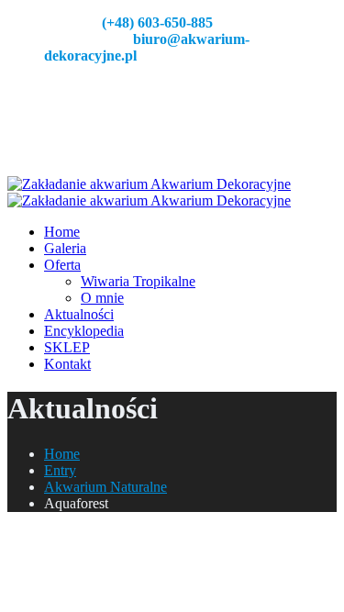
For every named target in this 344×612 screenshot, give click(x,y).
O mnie (102, 298)
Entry (60, 470)
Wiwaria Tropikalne (138, 281)
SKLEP (67, 347)
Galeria (65, 248)
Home (62, 231)
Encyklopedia (84, 331)
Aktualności (79, 314)
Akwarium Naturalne (105, 487)
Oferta (62, 265)
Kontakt (67, 364)
